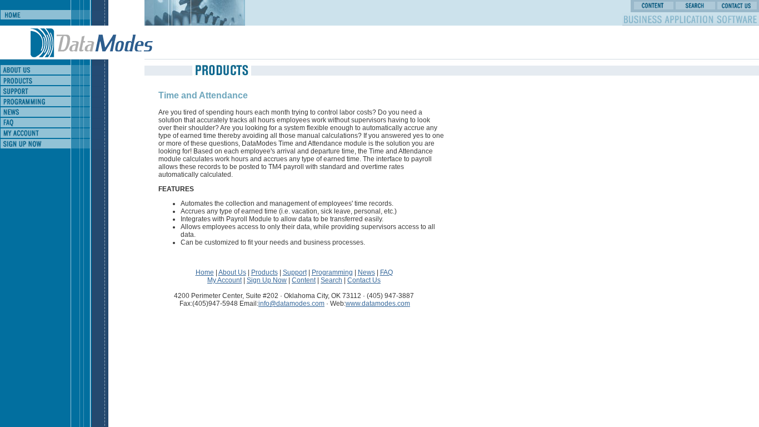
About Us (232, 272)
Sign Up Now (267, 280)
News (366, 272)
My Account (224, 280)
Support (295, 272)
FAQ (386, 272)
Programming (332, 272)
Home (205, 272)
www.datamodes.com (378, 303)
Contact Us (364, 280)
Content (304, 280)
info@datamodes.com (291, 303)
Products (264, 272)
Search (331, 280)
